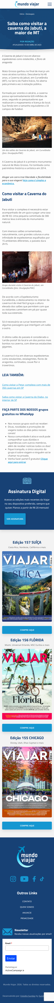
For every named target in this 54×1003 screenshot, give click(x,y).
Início (22, 14)
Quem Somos (27, 907)
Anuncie (27, 912)
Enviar (11, 958)
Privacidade (27, 918)
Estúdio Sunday (27, 996)
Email (8, 943)
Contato (27, 901)
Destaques (30, 14)
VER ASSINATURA (15, 519)
